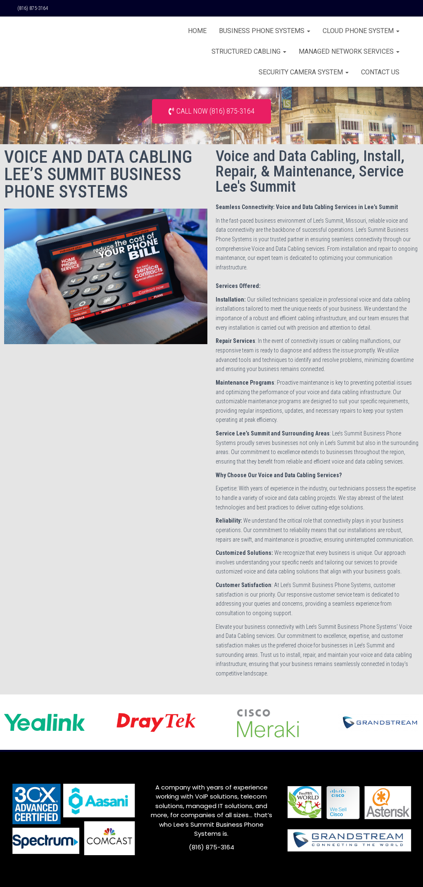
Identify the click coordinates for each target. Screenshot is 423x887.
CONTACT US (380, 72)
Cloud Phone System (359, 31)
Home (197, 31)
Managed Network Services (347, 51)
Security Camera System (302, 72)
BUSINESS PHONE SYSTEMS (262, 31)
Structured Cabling (247, 51)
